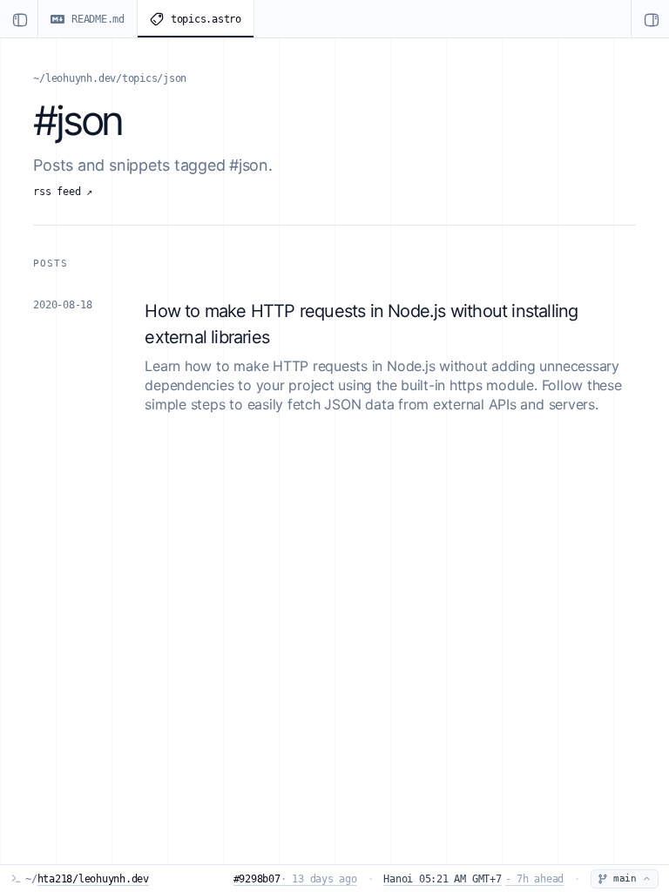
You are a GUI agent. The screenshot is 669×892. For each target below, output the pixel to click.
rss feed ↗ (62, 192)
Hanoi (473, 879)
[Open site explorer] (19, 18)
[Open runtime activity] (650, 18)
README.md (98, 19)
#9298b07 (295, 879)
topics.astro (206, 19)
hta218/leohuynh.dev (93, 879)
